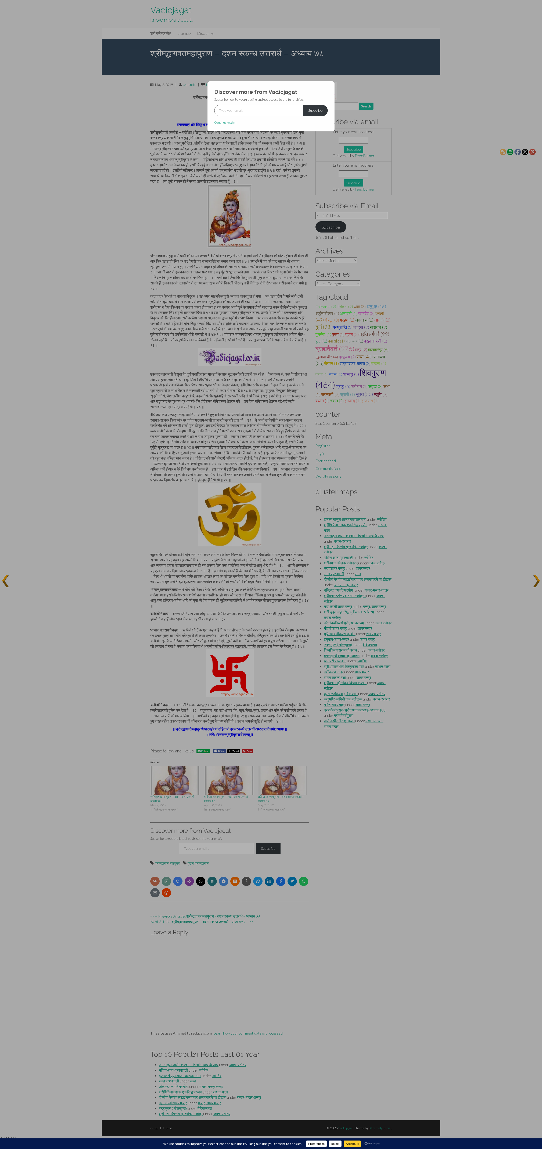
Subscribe (315, 110)
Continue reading (225, 122)
